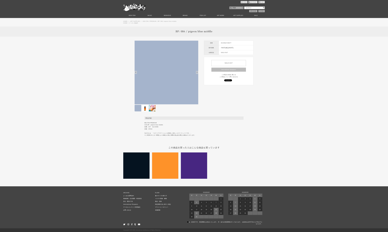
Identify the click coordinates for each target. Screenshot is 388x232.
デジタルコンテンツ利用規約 (131, 207)
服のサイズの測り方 (161, 195)
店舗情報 (157, 210)
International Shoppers (228, 69)
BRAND (185, 15)
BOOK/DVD (167, 15)
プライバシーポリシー (161, 207)
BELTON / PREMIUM (149, 21)
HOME (125, 21)
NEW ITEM (132, 15)
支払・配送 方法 (128, 201)
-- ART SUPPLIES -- (135, 21)
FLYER (261, 11)
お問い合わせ (127, 210)
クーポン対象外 (133, 23)
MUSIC (150, 15)
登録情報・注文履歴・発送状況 (132, 198)
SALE (256, 15)
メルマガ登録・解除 (161, 198)
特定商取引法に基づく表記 (163, 204)
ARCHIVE (253, 11)
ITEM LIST (203, 15)
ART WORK (220, 15)
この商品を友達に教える (228, 74)
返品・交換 (158, 201)
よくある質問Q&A (128, 195)
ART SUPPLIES (238, 15)
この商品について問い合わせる (228, 77)
